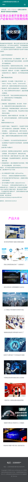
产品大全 (14, 9)
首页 (9, 9)
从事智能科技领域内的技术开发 (14, 474)
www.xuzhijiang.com (17, 470)
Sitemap (15, 476)
